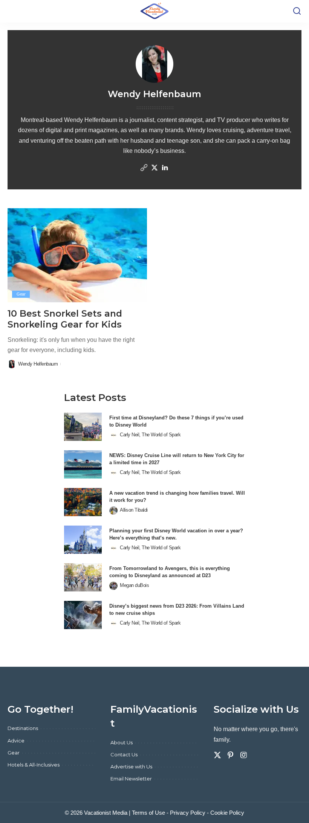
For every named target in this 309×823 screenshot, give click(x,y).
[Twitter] (154, 168)
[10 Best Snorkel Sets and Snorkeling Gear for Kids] (77, 255)
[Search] (296, 11)
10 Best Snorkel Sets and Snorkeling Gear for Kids (65, 319)
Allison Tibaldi (134, 510)
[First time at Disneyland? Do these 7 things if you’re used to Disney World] (83, 427)
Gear (21, 294)
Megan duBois (134, 585)
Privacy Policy (187, 812)
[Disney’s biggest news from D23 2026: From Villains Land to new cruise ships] (83, 615)
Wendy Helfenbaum (38, 364)
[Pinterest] (230, 755)
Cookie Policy (227, 812)
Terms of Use (148, 812)
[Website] (144, 168)
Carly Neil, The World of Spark (150, 434)
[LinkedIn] (165, 168)
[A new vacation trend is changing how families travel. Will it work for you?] (83, 502)
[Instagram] (244, 755)
